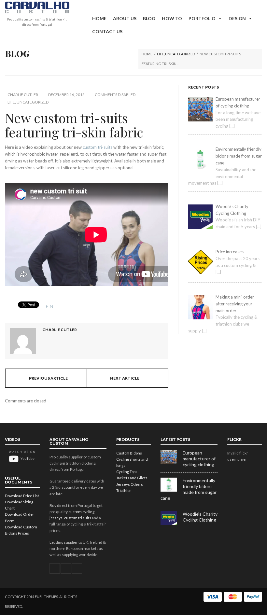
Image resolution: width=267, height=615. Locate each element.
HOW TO (172, 18)
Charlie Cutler (22, 94)
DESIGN (237, 18)
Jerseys (123, 484)
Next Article (124, 378)
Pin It (52, 306)
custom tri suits (77, 517)
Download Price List (22, 495)
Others (137, 484)
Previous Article (48, 378)
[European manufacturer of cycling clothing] (172, 462)
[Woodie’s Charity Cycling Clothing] (172, 523)
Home (99, 18)
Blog (149, 18)
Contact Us (107, 31)
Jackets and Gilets (132, 478)
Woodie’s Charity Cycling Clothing (200, 517)
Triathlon (124, 490)
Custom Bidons (129, 453)
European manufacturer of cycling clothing (199, 458)
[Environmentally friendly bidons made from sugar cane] (172, 490)
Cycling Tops (126, 471)
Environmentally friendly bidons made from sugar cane (189, 489)
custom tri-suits (97, 147)
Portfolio (202, 18)
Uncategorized (180, 54)
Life (160, 54)
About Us (124, 18)
